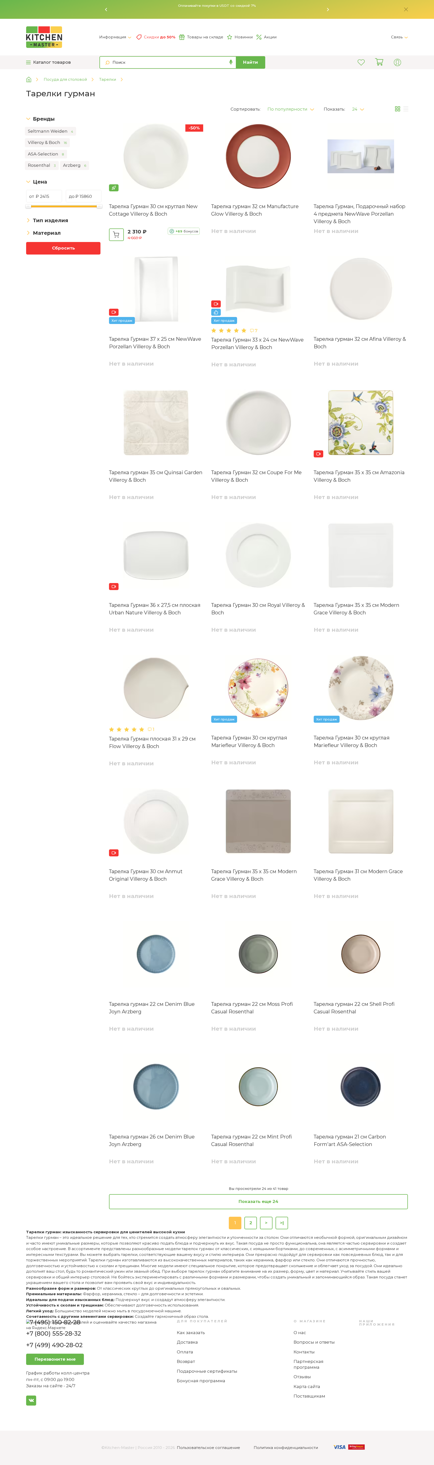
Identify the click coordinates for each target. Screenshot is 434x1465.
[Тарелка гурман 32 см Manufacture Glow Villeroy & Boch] (258, 157)
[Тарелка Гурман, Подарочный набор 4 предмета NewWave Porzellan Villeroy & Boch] (361, 157)
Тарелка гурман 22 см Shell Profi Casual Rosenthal (354, 1008)
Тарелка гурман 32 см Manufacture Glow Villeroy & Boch (255, 210)
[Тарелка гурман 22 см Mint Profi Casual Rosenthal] (258, 1087)
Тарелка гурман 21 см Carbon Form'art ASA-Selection (350, 1140)
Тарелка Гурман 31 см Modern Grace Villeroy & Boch (358, 875)
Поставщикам (309, 1396)
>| (282, 1222)
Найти (250, 62)
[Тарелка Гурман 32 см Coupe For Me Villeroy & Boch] (258, 423)
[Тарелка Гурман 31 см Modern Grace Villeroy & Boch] (361, 822)
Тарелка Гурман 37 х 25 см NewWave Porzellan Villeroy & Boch (155, 343)
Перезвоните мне (55, 1359)
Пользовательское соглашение (208, 1447)
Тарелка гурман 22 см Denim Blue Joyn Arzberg (152, 1008)
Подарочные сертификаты (207, 1371)
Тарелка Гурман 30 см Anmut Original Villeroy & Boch (146, 875)
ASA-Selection (46, 153)
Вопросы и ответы (314, 1342)
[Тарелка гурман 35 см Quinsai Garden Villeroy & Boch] (156, 423)
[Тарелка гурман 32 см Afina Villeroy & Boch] (361, 290)
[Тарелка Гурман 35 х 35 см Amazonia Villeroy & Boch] (361, 423)
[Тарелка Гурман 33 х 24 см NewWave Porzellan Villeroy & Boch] (258, 290)
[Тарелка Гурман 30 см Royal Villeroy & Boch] (258, 556)
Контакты (304, 1351)
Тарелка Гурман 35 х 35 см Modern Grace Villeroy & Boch (356, 609)
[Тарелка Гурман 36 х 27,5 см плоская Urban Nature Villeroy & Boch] (156, 556)
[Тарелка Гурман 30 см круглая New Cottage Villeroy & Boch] (156, 157)
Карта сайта (307, 1386)
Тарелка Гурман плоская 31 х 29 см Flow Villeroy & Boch (152, 742)
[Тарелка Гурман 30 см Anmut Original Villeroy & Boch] (156, 822)
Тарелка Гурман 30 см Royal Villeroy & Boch (258, 609)
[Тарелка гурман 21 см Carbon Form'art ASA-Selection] (361, 1087)
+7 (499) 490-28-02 (54, 1345)
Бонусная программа (201, 1380)
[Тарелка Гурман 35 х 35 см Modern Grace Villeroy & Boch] (361, 556)
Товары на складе (205, 37)
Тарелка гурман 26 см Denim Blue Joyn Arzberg (152, 1140)
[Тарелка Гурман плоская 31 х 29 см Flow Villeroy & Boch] (156, 689)
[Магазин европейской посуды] (32, 80)
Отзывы (302, 1376)
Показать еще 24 (258, 1201)
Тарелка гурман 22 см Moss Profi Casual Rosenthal (252, 1008)
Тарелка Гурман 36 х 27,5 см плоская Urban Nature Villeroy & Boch (154, 609)
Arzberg (74, 165)
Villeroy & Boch (47, 142)
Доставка (187, 1342)
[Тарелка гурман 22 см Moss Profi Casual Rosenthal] (258, 955)
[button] (106, 9)
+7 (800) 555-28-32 (53, 1333)
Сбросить (63, 248)
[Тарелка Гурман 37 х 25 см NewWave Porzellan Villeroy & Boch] (156, 290)
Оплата (185, 1351)
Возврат (186, 1361)
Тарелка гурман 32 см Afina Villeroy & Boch (360, 343)
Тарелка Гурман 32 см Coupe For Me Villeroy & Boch (256, 476)
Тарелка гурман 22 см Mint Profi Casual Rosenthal (251, 1140)
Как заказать (191, 1332)
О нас (300, 1332)
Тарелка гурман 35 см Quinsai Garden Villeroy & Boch (155, 476)
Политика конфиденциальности (286, 1447)
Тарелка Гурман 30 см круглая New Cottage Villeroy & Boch (153, 210)
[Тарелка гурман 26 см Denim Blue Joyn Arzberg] (156, 1087)
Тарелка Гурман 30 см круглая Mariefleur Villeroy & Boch (249, 741)
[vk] (31, 1401)
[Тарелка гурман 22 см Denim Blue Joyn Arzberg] (156, 955)
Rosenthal (42, 165)
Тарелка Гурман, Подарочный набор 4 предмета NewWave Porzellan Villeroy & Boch (359, 213)
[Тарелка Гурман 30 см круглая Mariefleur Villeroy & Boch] (258, 689)
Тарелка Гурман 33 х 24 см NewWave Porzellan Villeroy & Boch (257, 343)
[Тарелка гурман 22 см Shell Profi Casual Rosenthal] (361, 955)
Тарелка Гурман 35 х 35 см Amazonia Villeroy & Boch (359, 476)
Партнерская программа (308, 1364)
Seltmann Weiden (50, 131)
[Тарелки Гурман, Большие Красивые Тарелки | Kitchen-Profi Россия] (62, 37)
